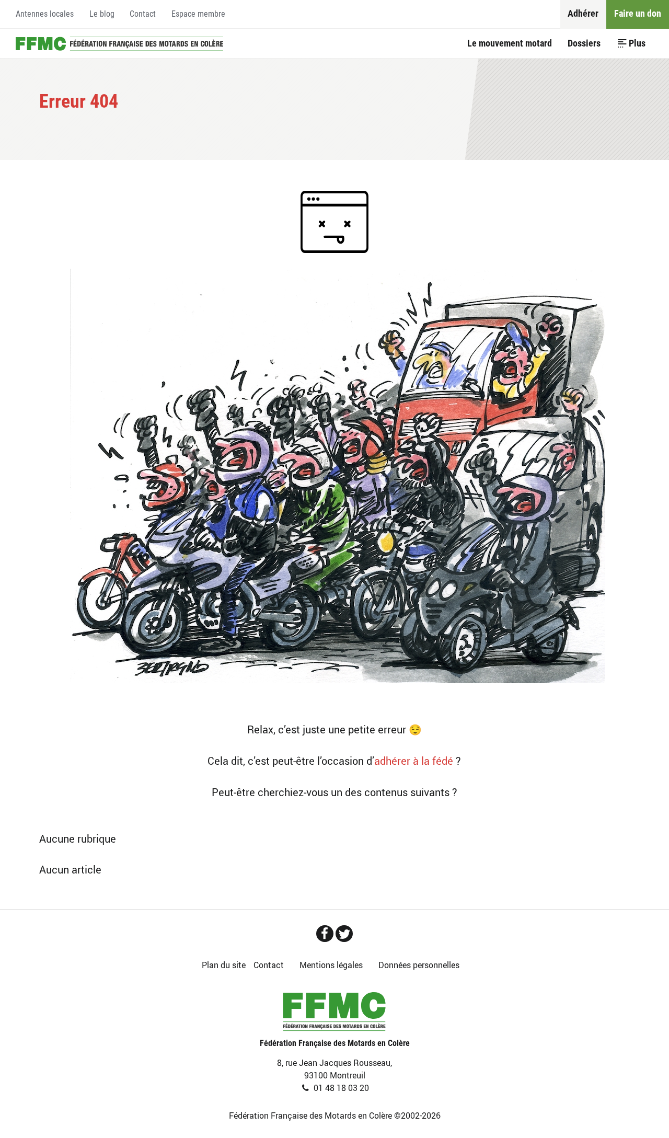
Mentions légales (331, 965)
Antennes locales (45, 14)
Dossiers (584, 43)
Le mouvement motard (509, 43)
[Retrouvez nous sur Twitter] (344, 933)
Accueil (119, 43)
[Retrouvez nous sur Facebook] (324, 933)
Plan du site (224, 965)
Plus (637, 43)
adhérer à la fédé (413, 761)
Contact (143, 14)
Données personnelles (418, 965)
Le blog (101, 14)
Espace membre (198, 14)
